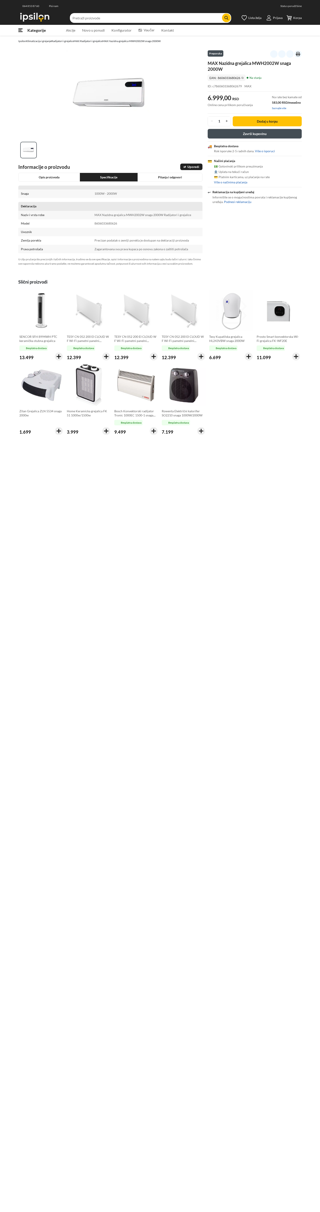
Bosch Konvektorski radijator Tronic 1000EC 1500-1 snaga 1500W (134, 415)
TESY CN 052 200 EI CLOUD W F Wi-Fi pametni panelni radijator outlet (88, 341)
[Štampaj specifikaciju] (298, 54)
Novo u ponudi (93, 30)
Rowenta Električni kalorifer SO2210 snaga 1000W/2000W (182, 413)
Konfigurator (121, 30)
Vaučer (149, 30)
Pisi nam (54, 6)
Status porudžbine (291, 6)
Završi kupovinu (255, 133)
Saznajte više (279, 108)
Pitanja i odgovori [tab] (170, 177)
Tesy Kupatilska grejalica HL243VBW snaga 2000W (226, 339)
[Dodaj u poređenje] (274, 54)
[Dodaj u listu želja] (282, 54)
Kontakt (167, 30)
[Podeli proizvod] (290, 54)
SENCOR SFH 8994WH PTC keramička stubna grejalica (38, 339)
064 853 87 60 (30, 6)
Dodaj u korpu (267, 121)
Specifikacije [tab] (108, 177)
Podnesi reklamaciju (237, 201)
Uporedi (191, 167)
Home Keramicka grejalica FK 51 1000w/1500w (87, 413)
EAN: (226, 78)
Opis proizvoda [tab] (49, 177)
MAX (247, 86)
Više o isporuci (265, 151)
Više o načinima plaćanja (230, 182)
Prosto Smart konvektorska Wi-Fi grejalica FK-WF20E (278, 339)
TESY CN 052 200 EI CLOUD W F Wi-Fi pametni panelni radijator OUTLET (135, 341)
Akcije (70, 30)
